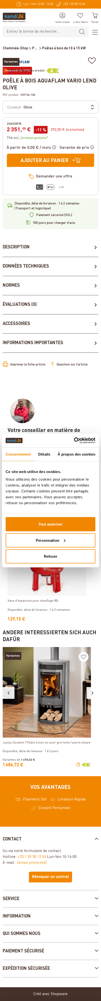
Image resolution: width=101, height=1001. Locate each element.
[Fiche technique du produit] (78, 764)
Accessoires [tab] (16, 324)
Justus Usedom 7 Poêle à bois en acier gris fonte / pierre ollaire (46, 742)
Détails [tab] (44, 454)
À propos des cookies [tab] (76, 454)
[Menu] (93, 32)
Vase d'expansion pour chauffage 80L (33, 600)
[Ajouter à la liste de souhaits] (92, 60)
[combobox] (39, 31)
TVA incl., (27, 138)
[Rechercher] (81, 31)
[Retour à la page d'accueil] (14, 17)
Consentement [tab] (18, 454)
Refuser (50, 556)
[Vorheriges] (8, 693)
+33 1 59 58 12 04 (31, 857)
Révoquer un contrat (50, 877)
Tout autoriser (50, 524)
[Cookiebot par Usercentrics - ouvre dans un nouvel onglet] (73, 440)
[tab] (50, 247)
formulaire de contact (42, 851)
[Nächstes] (92, 693)
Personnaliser (48, 540)
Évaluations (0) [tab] (20, 304)
